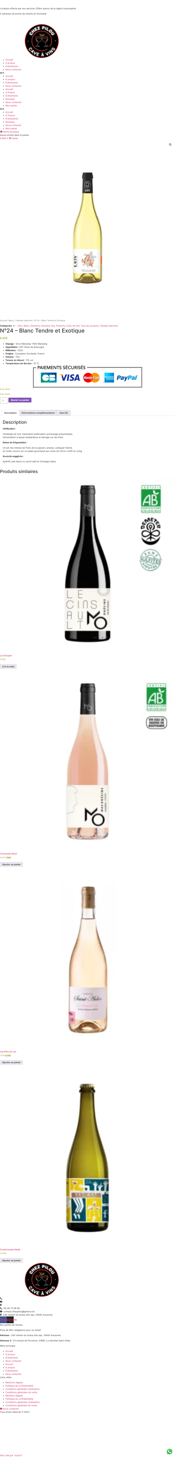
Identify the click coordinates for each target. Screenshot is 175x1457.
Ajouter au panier (20, 400)
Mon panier (11, 105)
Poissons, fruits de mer (68, 325)
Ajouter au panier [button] (11, 864)
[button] (87, 72)
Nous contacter (13, 69)
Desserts (35, 325)
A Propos (10, 92)
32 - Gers (17, 325)
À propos (10, 63)
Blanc (26, 325)
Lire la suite (8, 666)
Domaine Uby (48, 325)
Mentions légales (14, 1382)
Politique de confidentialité (19, 1385)
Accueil (9, 59)
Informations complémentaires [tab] (38, 412)
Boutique (10, 99)
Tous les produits (90, 325)
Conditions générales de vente (21, 1392)
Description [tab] (10, 412)
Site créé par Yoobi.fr (11, 1455)
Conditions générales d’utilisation (22, 1389)
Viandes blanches (24, 320)
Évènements (11, 66)
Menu (11, 320)
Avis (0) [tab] (63, 412)
